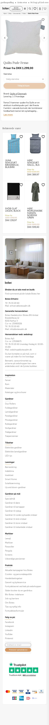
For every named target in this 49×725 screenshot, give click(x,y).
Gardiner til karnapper (15, 507)
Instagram (9, 626)
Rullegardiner (11, 424)
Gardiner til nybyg (13, 511)
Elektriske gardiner (13, 448)
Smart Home (11, 479)
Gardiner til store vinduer (16, 523)
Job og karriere (12, 598)
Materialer (9, 388)
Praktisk (9, 565)
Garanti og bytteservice (15, 582)
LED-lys (8, 456)
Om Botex (9, 603)
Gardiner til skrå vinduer (16, 519)
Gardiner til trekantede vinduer (19, 527)
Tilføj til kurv (23, 86)
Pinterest (9, 638)
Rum (7, 384)
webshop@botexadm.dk (21, 350)
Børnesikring (10, 467)
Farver (8, 380)
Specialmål (10, 499)
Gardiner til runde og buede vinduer (21, 515)
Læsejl (8, 538)
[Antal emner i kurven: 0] (44, 8)
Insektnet (9, 475)
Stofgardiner (10, 428)
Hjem (5, 13)
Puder (24, 13)
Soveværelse (17, 13)
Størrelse (8, 74)
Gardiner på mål (12, 494)
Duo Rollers (10, 404)
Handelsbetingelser (13, 578)
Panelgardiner (11, 416)
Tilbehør (9, 443)
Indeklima (9, 471)
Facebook (9, 622)
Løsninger (9, 462)
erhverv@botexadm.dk (20, 306)
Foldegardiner (11, 408)
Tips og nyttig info (13, 607)
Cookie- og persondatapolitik (18, 574)
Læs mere (8, 115)
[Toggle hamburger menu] (24, 8)
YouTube (8, 634)
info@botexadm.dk (18, 329)
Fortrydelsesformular (14, 611)
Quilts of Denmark (18, 94)
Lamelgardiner (11, 412)
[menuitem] (24, 384)
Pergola (8, 551)
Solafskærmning (12, 483)
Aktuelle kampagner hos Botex (19, 570)
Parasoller (9, 547)
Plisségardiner (11, 420)
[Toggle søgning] (29, 8)
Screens (8, 555)
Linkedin (9, 630)
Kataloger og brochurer (15, 392)
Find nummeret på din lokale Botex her (22, 294)
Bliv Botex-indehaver (14, 594)
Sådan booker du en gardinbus (18, 590)
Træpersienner (11, 436)
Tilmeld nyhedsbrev (18, 650)
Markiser (9, 543)
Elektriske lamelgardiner (16, 452)
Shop (10, 13)
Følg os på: (10, 617)
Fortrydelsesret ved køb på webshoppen (23, 586)
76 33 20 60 (13, 303)
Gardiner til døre (12, 503)
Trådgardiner (10, 432)
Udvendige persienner (15, 559)
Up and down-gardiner (15, 487)
